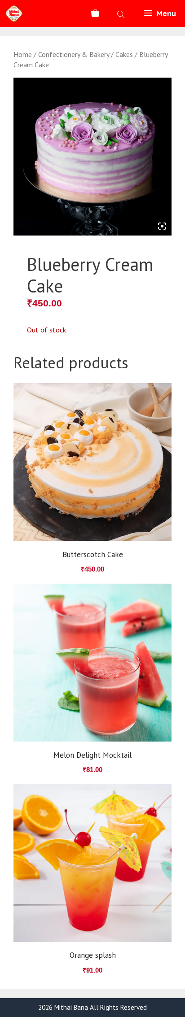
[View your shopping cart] (95, 13)
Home (22, 54)
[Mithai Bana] (13, 13)
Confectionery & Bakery (73, 54)
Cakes (124, 54)
